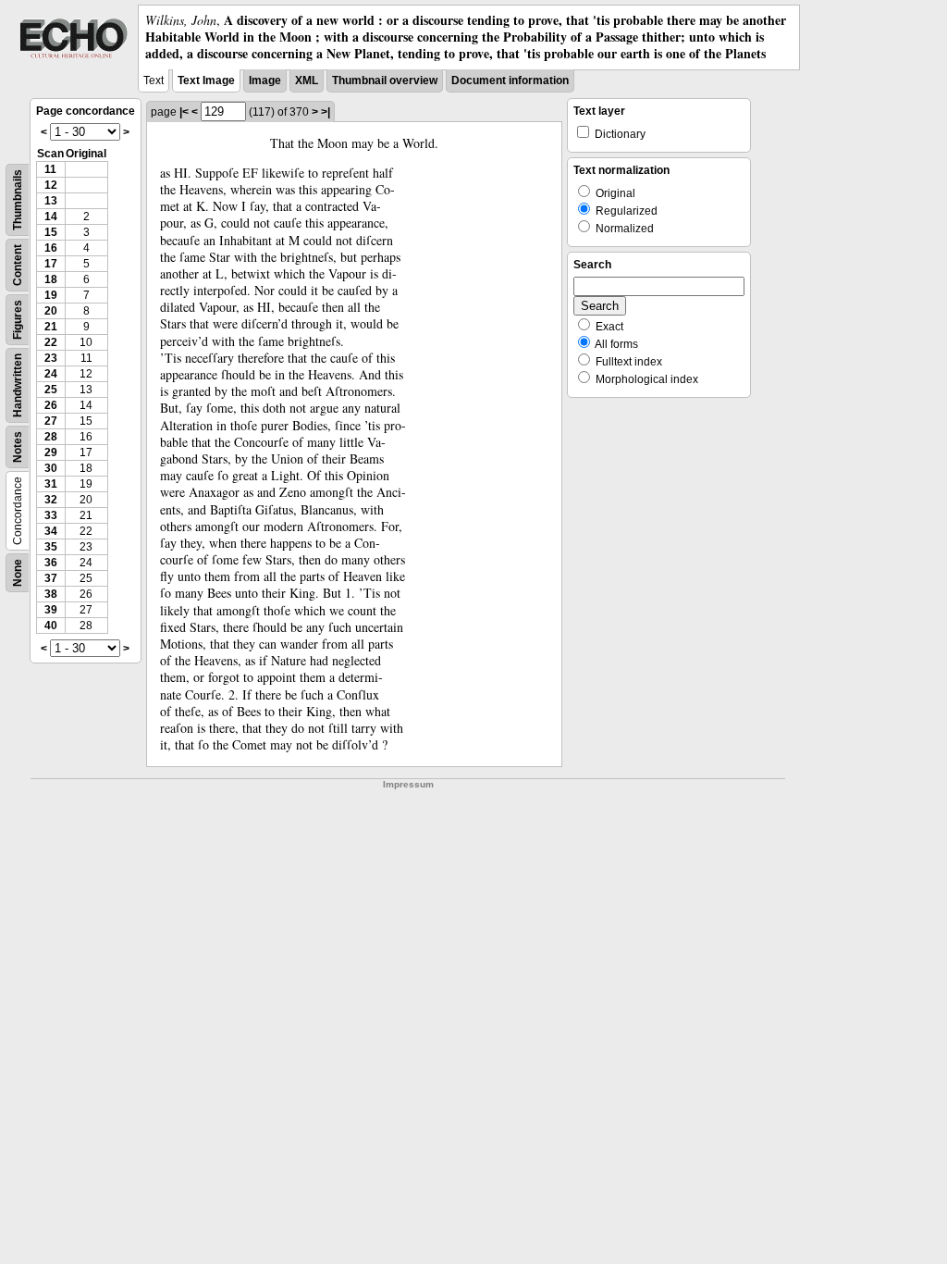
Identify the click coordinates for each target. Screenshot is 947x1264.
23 (50, 358)
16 (50, 248)
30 (50, 468)
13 (50, 200)
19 (50, 295)
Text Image (206, 80)
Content (17, 265)
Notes (17, 447)
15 (50, 232)
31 (50, 483)
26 (50, 405)
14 (50, 216)
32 (50, 499)
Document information (510, 80)
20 (50, 310)
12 (50, 185)
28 (50, 436)
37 (50, 578)
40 (50, 625)
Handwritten (17, 385)
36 (50, 562)
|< (184, 111)
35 (50, 546)
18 (50, 279)
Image (265, 80)
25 (50, 389)
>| (325, 111)
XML (306, 80)
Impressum (408, 784)
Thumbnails (17, 199)
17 (50, 263)
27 (50, 421)
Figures (17, 320)
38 (50, 594)
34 (50, 531)
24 (50, 373)
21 (50, 326)
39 (50, 609)
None (17, 573)
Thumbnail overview (384, 80)
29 (50, 452)
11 (50, 169)
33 (50, 515)
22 (50, 342)
